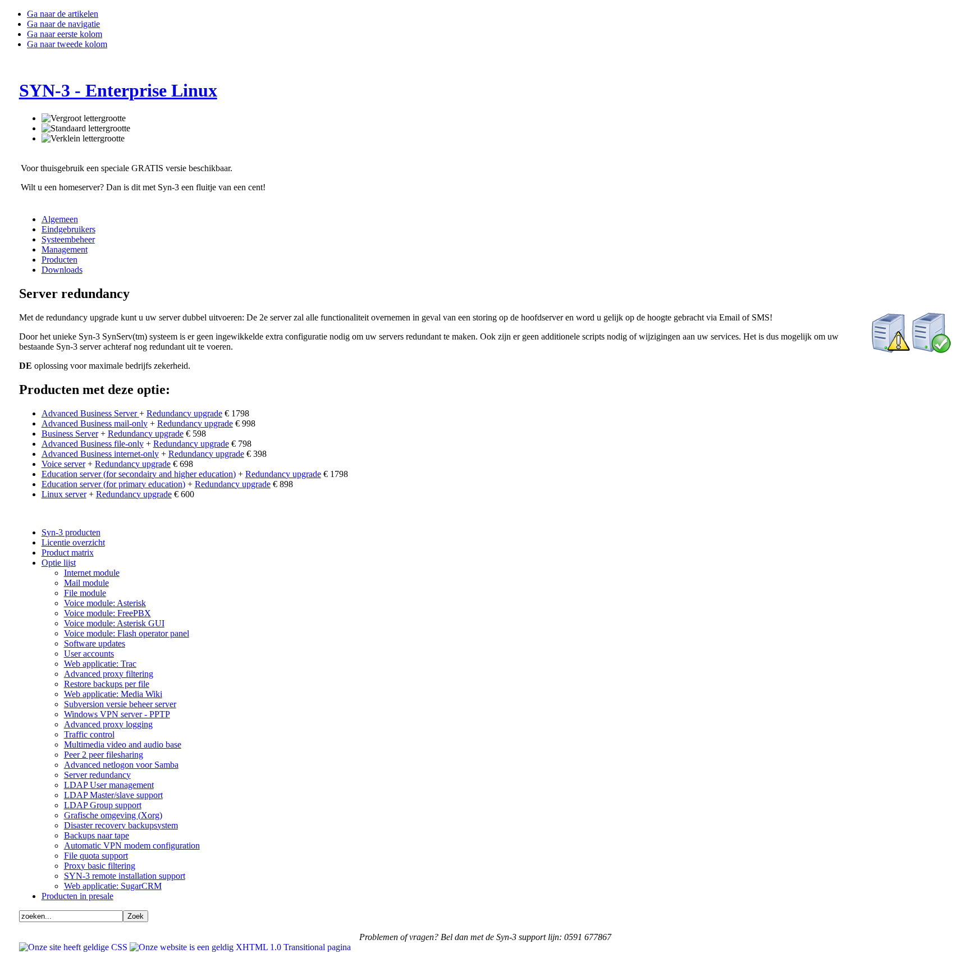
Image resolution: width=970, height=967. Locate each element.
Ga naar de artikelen (62, 14)
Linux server (64, 494)
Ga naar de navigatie (63, 24)
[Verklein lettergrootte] (83, 139)
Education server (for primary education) (113, 484)
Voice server (63, 464)
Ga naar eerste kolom (64, 34)
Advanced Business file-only (93, 443)
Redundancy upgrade (184, 413)
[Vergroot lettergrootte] (84, 118)
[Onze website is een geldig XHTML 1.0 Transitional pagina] (240, 947)
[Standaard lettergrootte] (86, 128)
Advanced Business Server (90, 413)
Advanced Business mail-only (95, 423)
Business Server (70, 433)
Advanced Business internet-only (100, 454)
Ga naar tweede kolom (67, 44)
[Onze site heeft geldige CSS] (74, 947)
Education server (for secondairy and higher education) (139, 474)
